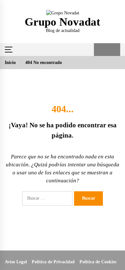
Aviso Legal (16, 261)
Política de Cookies (97, 261)
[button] (100, 49)
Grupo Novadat (62, 22)
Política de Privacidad (53, 261)
